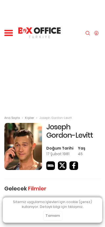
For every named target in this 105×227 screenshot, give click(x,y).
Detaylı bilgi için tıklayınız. (61, 206)
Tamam (53, 215)
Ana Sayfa (12, 118)
